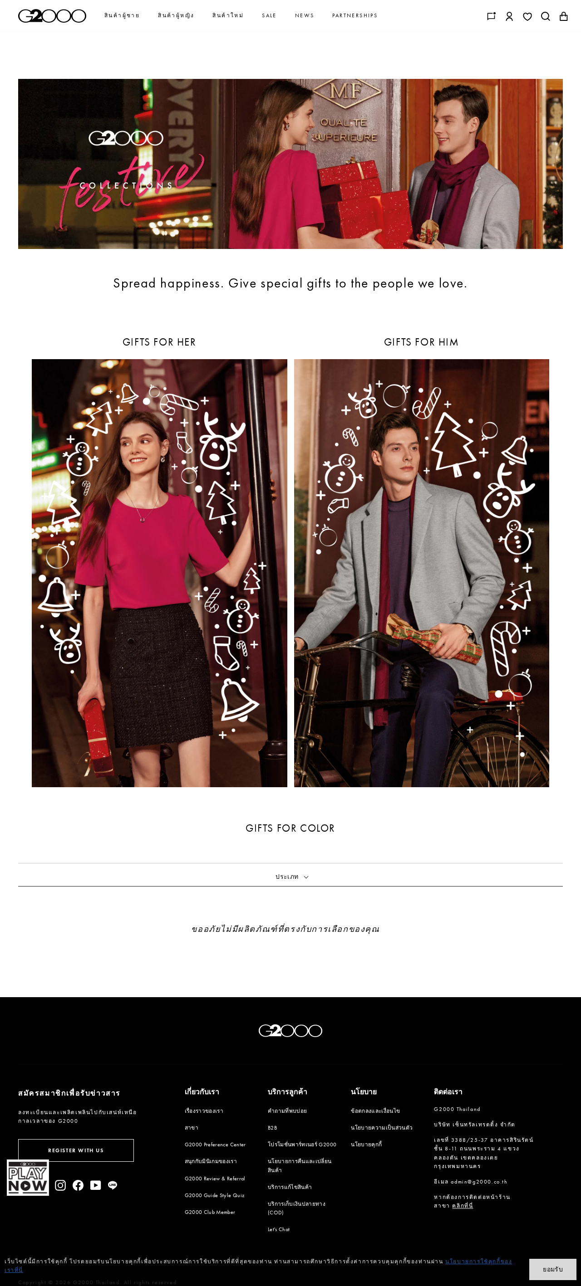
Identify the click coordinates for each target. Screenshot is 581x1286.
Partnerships (355, 15)
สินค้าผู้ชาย (122, 15)
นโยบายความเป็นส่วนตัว (382, 1128)
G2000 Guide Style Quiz (215, 1195)
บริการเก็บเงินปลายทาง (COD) (296, 1208)
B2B (272, 1128)
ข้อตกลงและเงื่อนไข (375, 1111)
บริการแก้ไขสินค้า (290, 1187)
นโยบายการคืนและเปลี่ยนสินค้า (300, 1165)
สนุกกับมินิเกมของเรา (211, 1161)
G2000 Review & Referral (215, 1178)
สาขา (191, 1128)
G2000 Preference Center (215, 1144)
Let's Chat (279, 1229)
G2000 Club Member (210, 1212)
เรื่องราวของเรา (204, 1111)
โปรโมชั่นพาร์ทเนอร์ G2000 (302, 1144)
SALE (269, 15)
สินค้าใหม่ (228, 15)
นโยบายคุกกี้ (366, 1144)
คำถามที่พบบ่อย (287, 1111)
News (305, 15)
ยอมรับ (553, 1269)
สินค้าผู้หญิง (176, 15)
